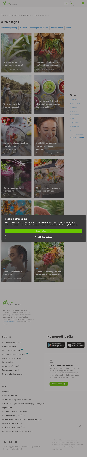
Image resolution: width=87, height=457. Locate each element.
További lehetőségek (43, 237)
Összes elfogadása (43, 231)
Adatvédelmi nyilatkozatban (67, 225)
